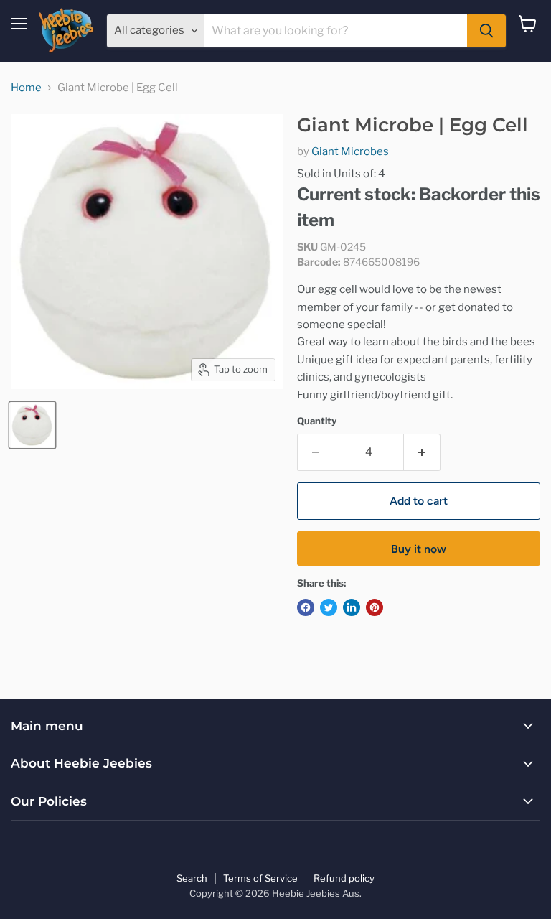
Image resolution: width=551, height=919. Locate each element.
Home (26, 88)
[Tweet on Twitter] (328, 607)
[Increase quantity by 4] (422, 452)
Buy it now (418, 549)
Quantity (316, 421)
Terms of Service (260, 878)
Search (191, 878)
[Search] (486, 30)
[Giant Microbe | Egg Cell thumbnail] (32, 425)
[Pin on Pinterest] (374, 607)
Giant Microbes (350, 151)
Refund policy (344, 878)
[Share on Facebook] (305, 607)
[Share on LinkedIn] (351, 607)
